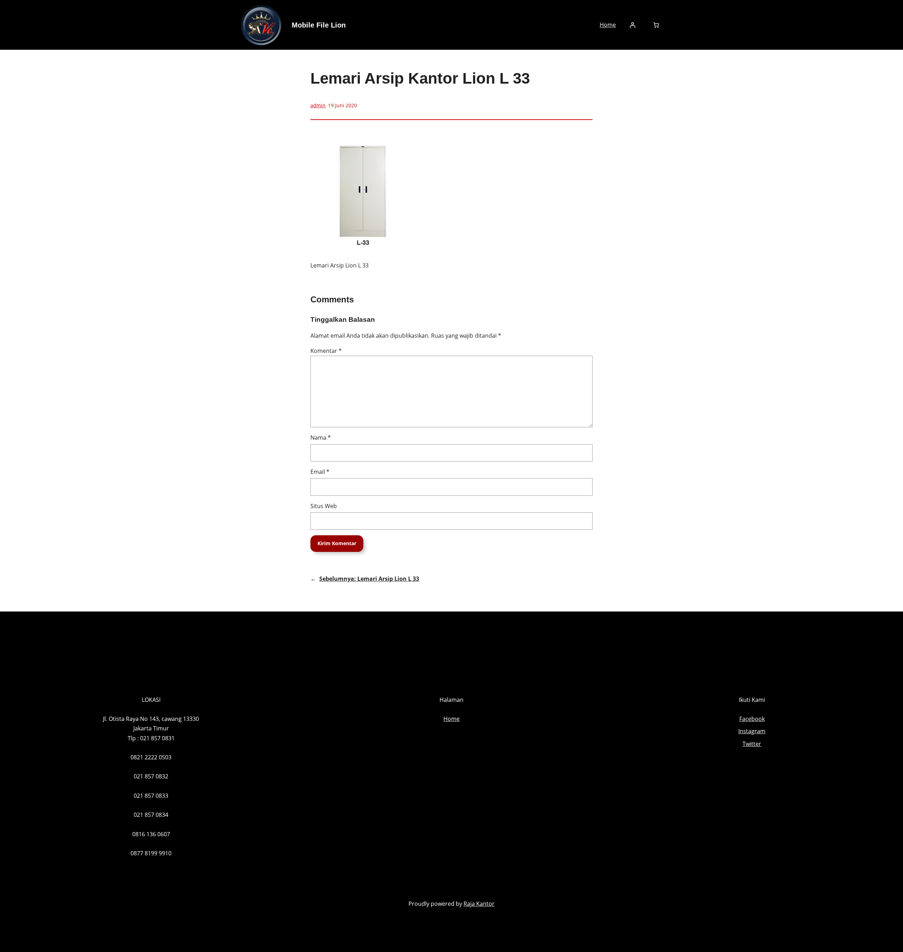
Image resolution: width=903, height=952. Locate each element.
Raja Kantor (479, 904)
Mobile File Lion (319, 25)
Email (319, 472)
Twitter (752, 744)
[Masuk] (632, 25)
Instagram (751, 731)
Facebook (752, 719)
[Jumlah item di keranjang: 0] (656, 25)
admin (318, 105)
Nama (320, 437)
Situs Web (323, 506)
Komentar (326, 351)
